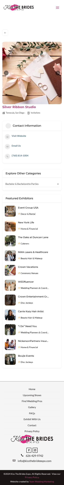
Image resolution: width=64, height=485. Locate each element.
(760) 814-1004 (20, 155)
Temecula (10, 113)
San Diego (19, 113)
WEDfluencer (26, 282)
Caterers (25, 243)
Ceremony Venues (29, 273)
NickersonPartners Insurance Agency (33, 341)
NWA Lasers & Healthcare (33, 252)
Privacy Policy (32, 431)
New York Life (26, 222)
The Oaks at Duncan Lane (33, 237)
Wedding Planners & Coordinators (35, 288)
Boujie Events (26, 356)
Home (32, 389)
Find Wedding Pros (32, 401)
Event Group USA (28, 207)
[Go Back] (5, 33)
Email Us (16, 145)
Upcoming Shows (32, 395)
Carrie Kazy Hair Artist (31, 311)
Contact (32, 425)
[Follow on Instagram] (35, 450)
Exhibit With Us (32, 419)
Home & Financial (29, 228)
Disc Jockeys (27, 302)
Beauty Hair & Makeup (31, 258)
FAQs (32, 413)
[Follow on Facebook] (28, 450)
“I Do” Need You (27, 326)
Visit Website (19, 135)
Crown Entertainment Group (33, 296)
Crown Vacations (28, 267)
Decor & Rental (28, 214)
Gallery (32, 407)
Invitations (35, 113)
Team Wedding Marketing (41, 481)
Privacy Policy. (32, 477)
